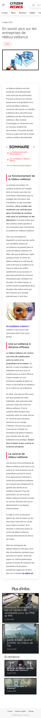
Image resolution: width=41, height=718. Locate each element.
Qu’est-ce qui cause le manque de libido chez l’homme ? (20, 669)
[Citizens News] (16, 5)
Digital (7, 604)
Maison (7, 44)
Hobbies (10, 637)
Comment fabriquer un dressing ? (17, 687)
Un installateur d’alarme (17, 326)
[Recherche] (33, 5)
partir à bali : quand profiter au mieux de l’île (20, 642)
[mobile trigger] (4, 5)
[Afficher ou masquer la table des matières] (32, 146)
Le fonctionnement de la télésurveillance (18, 153)
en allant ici (27, 573)
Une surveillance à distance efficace (20, 160)
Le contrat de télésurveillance (20, 165)
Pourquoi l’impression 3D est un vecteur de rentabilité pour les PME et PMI (20, 611)
